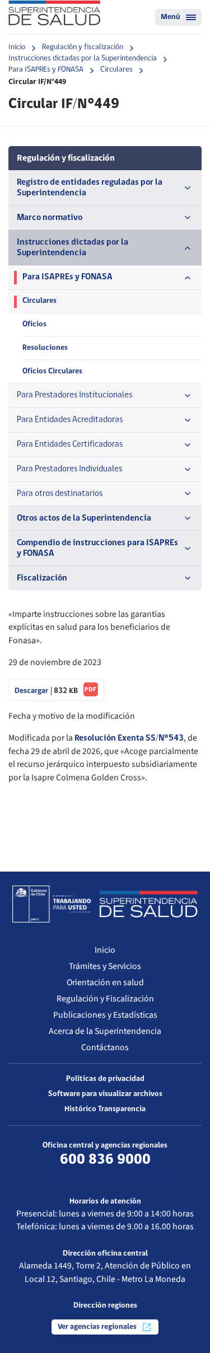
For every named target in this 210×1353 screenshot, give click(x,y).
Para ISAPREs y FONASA (45, 69)
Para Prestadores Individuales (69, 469)
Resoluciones (45, 348)
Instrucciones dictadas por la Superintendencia (82, 58)
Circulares (116, 69)
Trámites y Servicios (105, 966)
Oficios (34, 324)
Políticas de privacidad (105, 1079)
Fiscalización (42, 578)
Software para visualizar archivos (105, 1094)
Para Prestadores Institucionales (74, 395)
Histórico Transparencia (105, 1109)
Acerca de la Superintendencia (105, 1031)
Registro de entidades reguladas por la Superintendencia (89, 188)
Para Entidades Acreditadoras (70, 419)
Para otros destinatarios (59, 493)
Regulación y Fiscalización (105, 998)
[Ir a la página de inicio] (54, 13)
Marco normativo (49, 217)
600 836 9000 (105, 1160)
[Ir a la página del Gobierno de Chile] (51, 904)
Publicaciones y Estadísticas (105, 1015)
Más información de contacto (105, 1174)
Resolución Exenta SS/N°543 (129, 738)
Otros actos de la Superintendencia (84, 518)
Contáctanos (105, 1047)
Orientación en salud (105, 982)
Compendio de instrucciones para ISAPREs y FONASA (97, 548)
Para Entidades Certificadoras (70, 444)
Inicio (16, 47)
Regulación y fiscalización (82, 47)
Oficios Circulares (52, 371)
